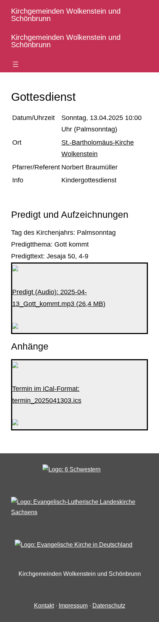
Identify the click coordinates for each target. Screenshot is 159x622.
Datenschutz (108, 605)
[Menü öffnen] (15, 64)
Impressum (73, 605)
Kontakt (44, 605)
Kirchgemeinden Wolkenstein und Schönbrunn (66, 15)
